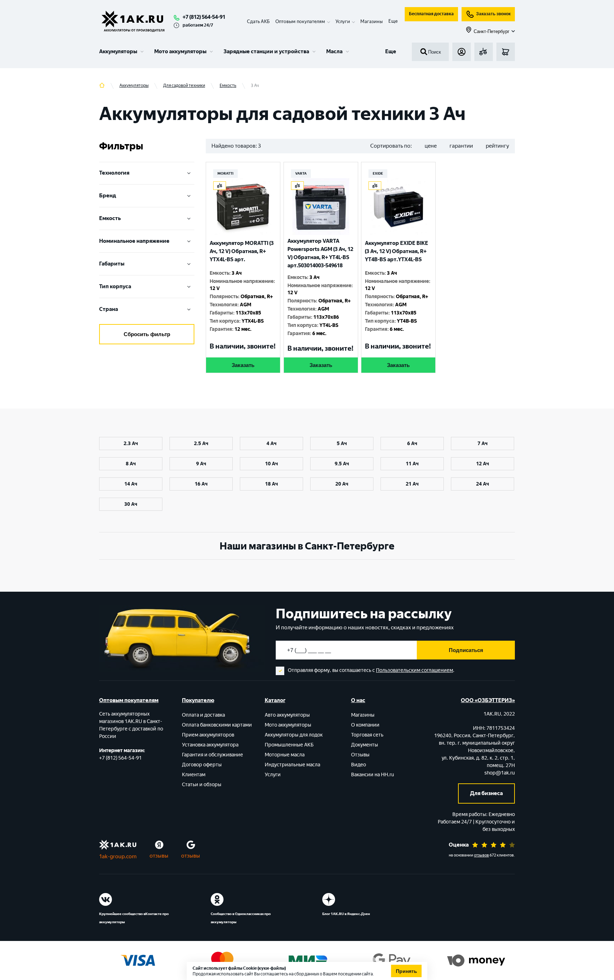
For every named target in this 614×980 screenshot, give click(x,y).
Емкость (110, 218)
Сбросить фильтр (147, 334)
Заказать (243, 365)
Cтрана (108, 309)
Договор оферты (202, 765)
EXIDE (378, 173)
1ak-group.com (117, 856)
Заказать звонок (493, 13)
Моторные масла (285, 755)
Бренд (107, 195)
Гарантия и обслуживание (212, 755)
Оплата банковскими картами (217, 725)
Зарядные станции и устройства (266, 51)
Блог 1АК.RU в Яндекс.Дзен (346, 913)
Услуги (273, 775)
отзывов (481, 855)
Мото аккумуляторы (180, 51)
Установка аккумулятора (210, 745)
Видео (358, 765)
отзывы (159, 856)
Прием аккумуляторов (208, 735)
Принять (406, 971)
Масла (334, 51)
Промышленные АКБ (289, 745)
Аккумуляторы (118, 51)
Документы (364, 745)
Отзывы (360, 755)
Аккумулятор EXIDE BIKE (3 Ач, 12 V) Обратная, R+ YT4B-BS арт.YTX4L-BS (396, 251)
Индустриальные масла (292, 765)
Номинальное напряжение (134, 241)
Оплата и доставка (203, 715)
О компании (365, 725)
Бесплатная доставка (431, 13)
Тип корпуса (115, 286)
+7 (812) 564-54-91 (204, 17)
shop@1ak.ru (499, 773)
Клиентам (193, 775)
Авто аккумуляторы (287, 715)
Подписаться (466, 650)
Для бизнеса (486, 793)
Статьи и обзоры (201, 785)
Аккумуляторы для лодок (294, 735)
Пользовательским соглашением (414, 670)
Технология (114, 173)
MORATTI (225, 173)
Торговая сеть (367, 735)
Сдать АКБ (258, 21)
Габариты (111, 264)
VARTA (301, 173)
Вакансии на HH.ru (372, 775)
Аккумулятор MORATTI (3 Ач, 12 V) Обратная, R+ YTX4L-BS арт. (242, 251)
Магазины (371, 21)
